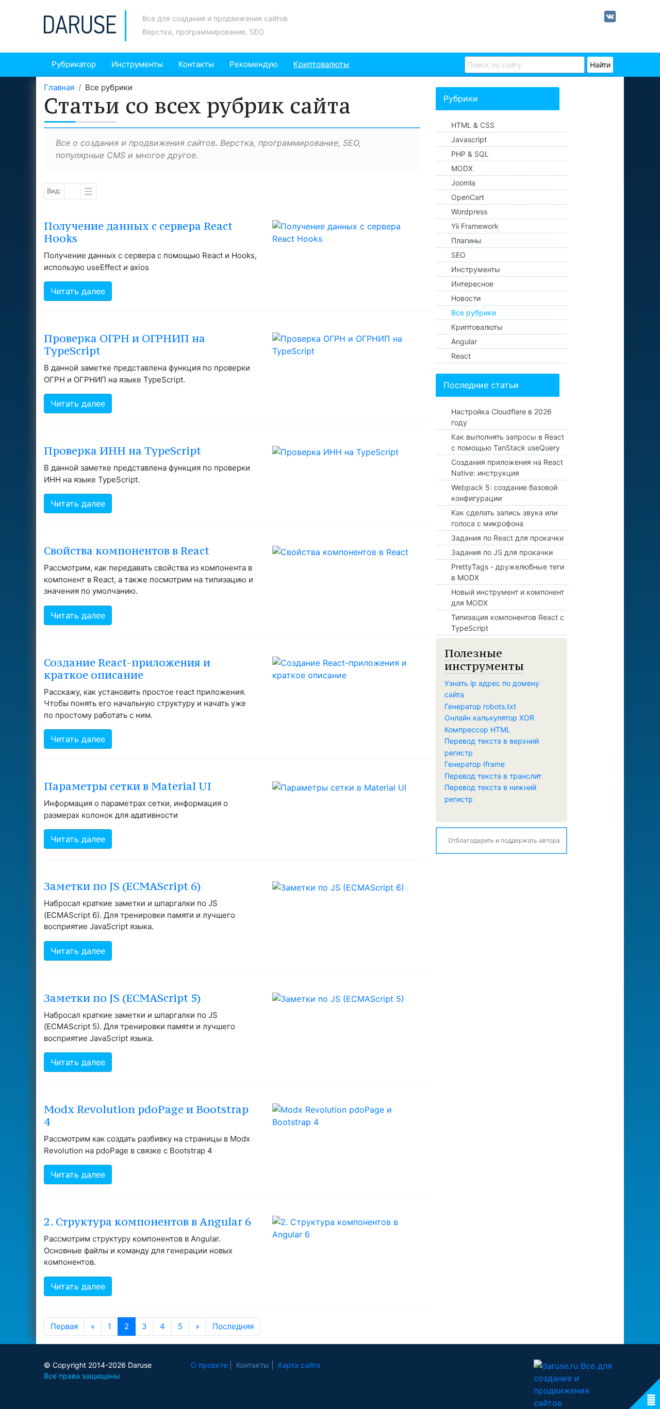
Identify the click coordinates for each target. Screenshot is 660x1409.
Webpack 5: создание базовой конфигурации (504, 492)
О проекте (209, 1365)
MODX (462, 168)
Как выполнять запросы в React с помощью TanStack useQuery (507, 442)
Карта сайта (299, 1365)
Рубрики (460, 98)
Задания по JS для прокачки (502, 552)
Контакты (196, 64)
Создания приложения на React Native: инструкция (507, 467)
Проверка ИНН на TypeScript (122, 451)
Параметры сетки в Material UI (127, 786)
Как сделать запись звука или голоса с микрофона (504, 518)
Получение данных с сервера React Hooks (138, 232)
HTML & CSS (472, 125)
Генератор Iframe (474, 764)
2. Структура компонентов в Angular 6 (147, 1222)
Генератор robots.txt (480, 706)
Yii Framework (475, 226)
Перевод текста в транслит (492, 775)
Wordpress (469, 211)
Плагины (466, 240)
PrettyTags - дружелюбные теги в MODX (507, 572)
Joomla (463, 182)
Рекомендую (253, 64)
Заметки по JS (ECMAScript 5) (122, 998)
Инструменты (137, 64)
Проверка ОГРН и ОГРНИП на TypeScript (124, 344)
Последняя (233, 1326)
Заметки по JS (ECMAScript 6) (122, 886)
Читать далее (78, 291)
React (461, 355)
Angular (464, 341)
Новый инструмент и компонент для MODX (507, 597)
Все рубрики (473, 312)
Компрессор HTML (477, 729)
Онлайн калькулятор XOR (489, 717)
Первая (64, 1326)
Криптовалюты (321, 64)
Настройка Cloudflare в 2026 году (501, 417)
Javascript (469, 139)
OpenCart (467, 197)
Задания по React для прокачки (507, 537)
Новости (466, 298)
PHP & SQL (470, 153)
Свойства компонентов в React (126, 551)
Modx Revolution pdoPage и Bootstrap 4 (146, 1115)
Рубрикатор (74, 64)
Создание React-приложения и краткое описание (127, 669)
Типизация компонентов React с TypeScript (507, 622)
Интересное (472, 283)
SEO (458, 254)
